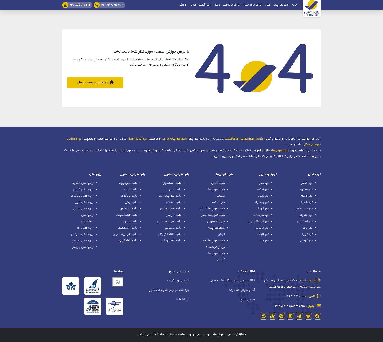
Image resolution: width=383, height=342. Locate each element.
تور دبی (263, 183)
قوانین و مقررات (178, 280)
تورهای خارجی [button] (253, 5)
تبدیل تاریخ (247, 299)
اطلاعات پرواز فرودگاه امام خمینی (232, 280)
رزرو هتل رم (85, 227)
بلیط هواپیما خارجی (176, 174)
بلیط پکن (131, 202)
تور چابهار (306, 215)
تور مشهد (306, 189)
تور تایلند (263, 234)
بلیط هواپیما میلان (125, 234)
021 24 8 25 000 (295, 296)
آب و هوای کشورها (242, 290)
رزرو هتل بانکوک (81, 195)
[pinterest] (263, 316)
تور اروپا (263, 208)
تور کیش (307, 183)
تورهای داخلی (231, 5)
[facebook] (317, 316)
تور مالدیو (262, 227)
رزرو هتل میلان (83, 208)
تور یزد (308, 227)
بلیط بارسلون (128, 208)
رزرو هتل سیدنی (82, 234)
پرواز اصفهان (216, 221)
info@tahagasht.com (290, 306)
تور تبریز (307, 234)
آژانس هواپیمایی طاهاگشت (244, 138)
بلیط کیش (218, 183)
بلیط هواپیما (281, 5)
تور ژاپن (263, 195)
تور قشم (307, 195)
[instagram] (290, 316)
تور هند (264, 240)
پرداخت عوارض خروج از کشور (169, 290)
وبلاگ (183, 5)
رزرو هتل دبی (84, 202)
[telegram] (299, 316)
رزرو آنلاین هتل (138, 138)
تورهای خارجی (267, 174)
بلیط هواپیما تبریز (213, 215)
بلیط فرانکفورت (126, 215)
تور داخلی (314, 174)
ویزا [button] (217, 5)
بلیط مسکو (173, 202)
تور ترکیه (263, 189)
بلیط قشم (218, 202)
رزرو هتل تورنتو (82, 240)
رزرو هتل (95, 174)
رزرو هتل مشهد (82, 183)
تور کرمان (306, 240)
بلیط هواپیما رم (170, 208)
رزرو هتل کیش (83, 189)
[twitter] (308, 316)
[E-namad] (117, 282)
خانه (294, 5)
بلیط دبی (175, 189)
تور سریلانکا (261, 215)
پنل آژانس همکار (200, 5)
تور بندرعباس (304, 208)
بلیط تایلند (130, 189)
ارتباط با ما (182, 299)
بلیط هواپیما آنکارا (169, 195)
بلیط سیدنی (173, 227)
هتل (267, 5)
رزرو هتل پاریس (82, 247)
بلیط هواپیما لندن (169, 221)
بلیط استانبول (171, 183)
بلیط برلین (130, 221)
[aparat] (272, 316)
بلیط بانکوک (129, 195)
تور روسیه (262, 202)
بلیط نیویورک (128, 183)
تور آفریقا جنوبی (258, 221)
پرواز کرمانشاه (215, 247)
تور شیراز (307, 202)
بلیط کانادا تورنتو (169, 234)
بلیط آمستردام (171, 240)
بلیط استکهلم (127, 227)
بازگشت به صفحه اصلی (93, 82)
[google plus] (281, 316)
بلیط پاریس (173, 215)
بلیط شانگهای (127, 240)
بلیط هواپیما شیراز (212, 208)
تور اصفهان (305, 221)
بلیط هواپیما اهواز (212, 240)
